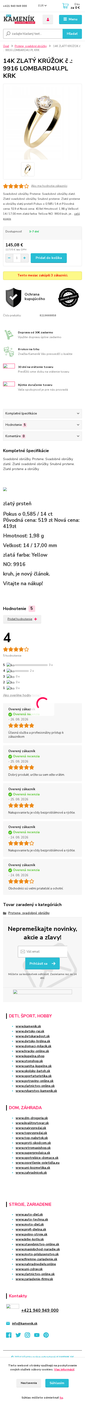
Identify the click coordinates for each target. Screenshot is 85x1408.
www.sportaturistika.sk (33, 1076)
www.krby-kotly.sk (30, 1239)
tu (61, 1397)
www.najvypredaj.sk (31, 1128)
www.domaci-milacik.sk (33, 1046)
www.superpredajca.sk (33, 1153)
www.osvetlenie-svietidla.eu (38, 1163)
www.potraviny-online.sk (34, 1081)
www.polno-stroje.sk (31, 1234)
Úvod (6, 46)
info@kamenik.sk (24, 1323)
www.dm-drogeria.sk (32, 1118)
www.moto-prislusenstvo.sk (37, 1254)
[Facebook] (11, 1336)
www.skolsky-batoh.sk (33, 1071)
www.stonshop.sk (29, 1061)
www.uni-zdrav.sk (29, 1269)
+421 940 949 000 (15, 6)
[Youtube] (39, 1336)
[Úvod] (19, 19)
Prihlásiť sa (39, 963)
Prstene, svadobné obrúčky (31, 46)
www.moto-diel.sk (30, 1224)
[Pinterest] (46, 1336)
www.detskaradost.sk (33, 1036)
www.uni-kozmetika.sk (33, 1168)
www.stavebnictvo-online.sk (37, 1244)
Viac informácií (64, 1369)
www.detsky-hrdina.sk (33, 1041)
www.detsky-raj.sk (30, 1031)
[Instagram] (29, 1336)
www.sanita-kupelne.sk (33, 1066)
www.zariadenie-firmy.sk (34, 1279)
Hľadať (72, 33)
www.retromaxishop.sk (33, 1148)
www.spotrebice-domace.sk (37, 1158)
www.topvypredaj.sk (31, 1133)
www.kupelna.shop (30, 1056)
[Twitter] (20, 1336)
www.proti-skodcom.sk (33, 1143)
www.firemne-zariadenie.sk (36, 1259)
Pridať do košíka (49, 258)
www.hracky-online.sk (32, 1051)
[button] (42, 1181)
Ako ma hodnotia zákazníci (49, 186)
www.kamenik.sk (28, 1026)
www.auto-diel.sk (29, 1214)
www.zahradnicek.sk (31, 1173)
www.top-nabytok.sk (32, 1138)
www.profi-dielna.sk (31, 1229)
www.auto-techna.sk (32, 1219)
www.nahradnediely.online (36, 1264)
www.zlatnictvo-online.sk (35, 1086)
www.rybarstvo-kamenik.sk (36, 1091)
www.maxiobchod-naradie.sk (38, 1249)
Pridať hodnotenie (20, 619)
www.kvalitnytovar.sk (32, 1123)
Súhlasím (57, 1383)
